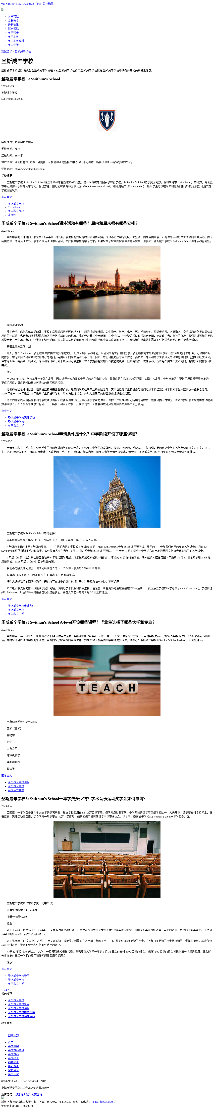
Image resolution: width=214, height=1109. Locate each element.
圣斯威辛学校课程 (18, 782)
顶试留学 (6, 51)
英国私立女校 (16, 210)
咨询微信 (48, 3)
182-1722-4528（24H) (30, 3)
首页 (10, 1042)
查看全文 (6, 197)
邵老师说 (13, 28)
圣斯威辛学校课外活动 (21, 417)
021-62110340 (9, 3)
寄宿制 (12, 214)
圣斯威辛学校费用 (18, 975)
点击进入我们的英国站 (28, 1094)
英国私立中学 (16, 425)
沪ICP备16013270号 (103, 1101)
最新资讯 (13, 24)
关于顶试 (13, 16)
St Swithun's (14, 207)
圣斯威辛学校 (23, 51)
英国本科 (13, 36)
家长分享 (13, 20)
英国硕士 (13, 32)
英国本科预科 (16, 40)
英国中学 (13, 44)
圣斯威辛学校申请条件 (21, 605)
